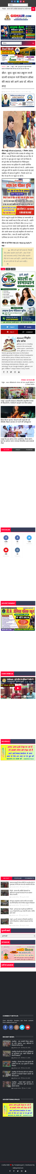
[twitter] (18, 2)
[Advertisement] (18, 471)
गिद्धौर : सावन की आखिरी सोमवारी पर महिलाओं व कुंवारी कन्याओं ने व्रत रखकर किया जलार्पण (21, 893)
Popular (18, 878)
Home (3, 66)
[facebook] (12, 2)
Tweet (12, 327)
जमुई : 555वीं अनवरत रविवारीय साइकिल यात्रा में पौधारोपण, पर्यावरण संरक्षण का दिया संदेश (17, 402)
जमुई (12, 66)
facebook (29, 450)
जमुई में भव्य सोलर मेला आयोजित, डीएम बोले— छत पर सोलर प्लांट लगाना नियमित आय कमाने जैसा (17, 441)
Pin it (12, 332)
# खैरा (7, 269)
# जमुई (13, 269)
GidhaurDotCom (18, 1168)
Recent (7, 878)
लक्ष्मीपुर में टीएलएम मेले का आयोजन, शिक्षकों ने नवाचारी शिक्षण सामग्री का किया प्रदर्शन (22, 1074)
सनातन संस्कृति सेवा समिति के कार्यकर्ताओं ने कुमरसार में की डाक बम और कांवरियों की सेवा (22, 884)
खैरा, (27, 92)
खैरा (8, 66)
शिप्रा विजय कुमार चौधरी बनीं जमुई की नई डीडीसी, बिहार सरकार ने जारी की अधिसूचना (16, 421)
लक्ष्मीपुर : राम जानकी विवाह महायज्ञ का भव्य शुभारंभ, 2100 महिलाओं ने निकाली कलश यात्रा (22, 1043)
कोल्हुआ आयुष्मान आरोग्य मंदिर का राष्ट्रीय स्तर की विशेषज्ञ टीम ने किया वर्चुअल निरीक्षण (22, 902)
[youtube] (24, 2)
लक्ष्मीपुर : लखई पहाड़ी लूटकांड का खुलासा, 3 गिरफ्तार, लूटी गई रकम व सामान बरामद (22, 1084)
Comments (29, 878)
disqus (18, 450)
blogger (6, 450)
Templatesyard (19, 1165)
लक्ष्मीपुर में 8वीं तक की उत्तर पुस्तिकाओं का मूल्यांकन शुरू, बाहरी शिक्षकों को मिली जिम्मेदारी (22, 1054)
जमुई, (29, 92)
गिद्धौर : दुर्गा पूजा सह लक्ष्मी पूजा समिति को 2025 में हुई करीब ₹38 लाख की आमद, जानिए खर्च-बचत (22, 911)
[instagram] (21, 2)
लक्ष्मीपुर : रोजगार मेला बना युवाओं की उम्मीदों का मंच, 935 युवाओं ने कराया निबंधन (22, 1064)
